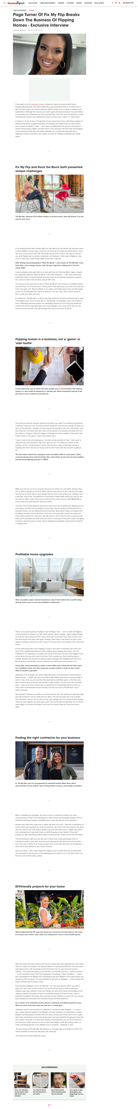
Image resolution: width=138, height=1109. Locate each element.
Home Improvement (47, 3)
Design (79, 3)
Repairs (31, 10)
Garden (61, 3)
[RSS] (119, 3)
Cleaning (70, 3)
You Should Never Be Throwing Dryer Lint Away (39, 1092)
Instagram (82, 73)
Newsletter (129, 3)
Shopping (88, 3)
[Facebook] (112, 3)
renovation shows (37, 104)
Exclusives (33, 3)
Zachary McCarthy (20, 30)
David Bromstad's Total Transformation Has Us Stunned (58, 1092)
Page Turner (58, 109)
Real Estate (99, 3)
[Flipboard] (116, 3)
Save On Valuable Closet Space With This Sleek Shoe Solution (21, 1093)
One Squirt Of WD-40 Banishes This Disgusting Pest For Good (76, 1093)
